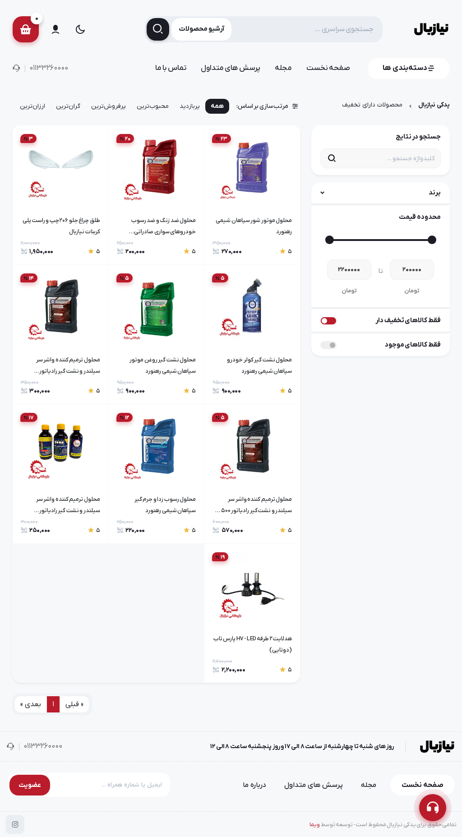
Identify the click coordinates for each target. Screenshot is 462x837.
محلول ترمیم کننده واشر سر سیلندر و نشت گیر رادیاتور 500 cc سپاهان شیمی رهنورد (252, 506)
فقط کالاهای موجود (413, 344)
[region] (156, 108)
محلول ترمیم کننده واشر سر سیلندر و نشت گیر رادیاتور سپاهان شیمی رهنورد (68, 506)
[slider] (432, 240)
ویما (315, 824)
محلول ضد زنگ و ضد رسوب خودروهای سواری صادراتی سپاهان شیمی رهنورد (163, 227)
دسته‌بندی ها (405, 68)
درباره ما (254, 785)
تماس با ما (170, 68)
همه (217, 106)
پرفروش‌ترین (108, 106)
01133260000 (48, 68)
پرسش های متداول (230, 68)
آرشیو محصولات (201, 28)
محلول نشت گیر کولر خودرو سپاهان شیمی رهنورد (259, 365)
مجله (283, 68)
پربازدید (190, 106)
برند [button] (435, 192)
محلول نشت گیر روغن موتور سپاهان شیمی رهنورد (162, 365)
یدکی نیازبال (434, 105)
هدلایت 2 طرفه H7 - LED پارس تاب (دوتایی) (252, 644)
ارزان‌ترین (32, 106)
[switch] (328, 321)
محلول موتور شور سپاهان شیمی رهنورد (254, 226)
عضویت (29, 785)
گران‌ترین (68, 106)
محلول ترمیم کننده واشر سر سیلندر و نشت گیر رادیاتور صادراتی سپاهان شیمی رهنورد (64, 367)
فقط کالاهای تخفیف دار (408, 320)
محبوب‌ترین (153, 106)
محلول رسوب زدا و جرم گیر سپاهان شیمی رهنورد (165, 504)
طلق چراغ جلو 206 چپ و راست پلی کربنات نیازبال (61, 226)
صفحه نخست (328, 68)
